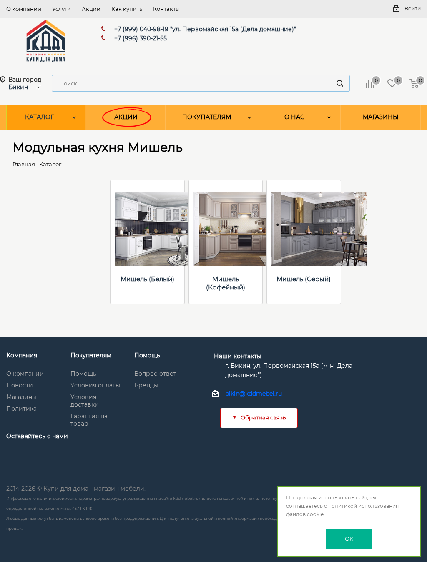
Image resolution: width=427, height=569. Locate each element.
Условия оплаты (95, 385)
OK (349, 538)
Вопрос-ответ (155, 373)
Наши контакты (237, 356)
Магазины (21, 397)
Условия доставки (84, 400)
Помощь (83, 373)
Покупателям (90, 355)
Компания (21, 355)
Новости (19, 385)
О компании (25, 373)
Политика (21, 408)
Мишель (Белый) (147, 279)
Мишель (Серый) (303, 279)
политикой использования (363, 506)
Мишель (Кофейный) (225, 283)
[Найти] (340, 83)
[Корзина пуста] (414, 83)
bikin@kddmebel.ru (253, 394)
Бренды (146, 385)
